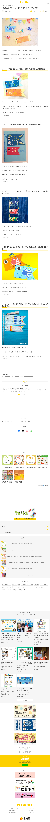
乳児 (22, 421)
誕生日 (24, 589)
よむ (3, 529)
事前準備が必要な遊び (28, 376)
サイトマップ (32, 812)
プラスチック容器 (11, 589)
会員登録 (31, 810)
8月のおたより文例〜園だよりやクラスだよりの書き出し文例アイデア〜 (19, 568)
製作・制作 (13, 5)
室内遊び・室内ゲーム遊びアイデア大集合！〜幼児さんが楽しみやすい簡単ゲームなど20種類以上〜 (24, 556)
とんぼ (3, 587)
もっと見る (25, 700)
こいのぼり (7, 421)
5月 (2, 421)
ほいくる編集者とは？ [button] (24, 394)
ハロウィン (36, 584)
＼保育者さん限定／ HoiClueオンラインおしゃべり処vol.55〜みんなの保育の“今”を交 (8, 635)
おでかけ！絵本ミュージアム (8, 689)
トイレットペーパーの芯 (32, 587)
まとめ (18, 421)
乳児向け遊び (7, 376)
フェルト (23, 584)
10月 (7, 587)
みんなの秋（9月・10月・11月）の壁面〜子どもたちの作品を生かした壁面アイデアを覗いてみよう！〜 (25, 562)
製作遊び (9, 5)
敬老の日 (45, 584)
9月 (10, 587)
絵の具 (28, 584)
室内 (26, 421)
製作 (29, 421)
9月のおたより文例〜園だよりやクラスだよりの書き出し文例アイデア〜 (19, 543)
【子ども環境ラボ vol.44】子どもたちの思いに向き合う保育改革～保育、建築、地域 (24, 664)
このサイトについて (13, 808)
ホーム (3, 5)
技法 (19, 584)
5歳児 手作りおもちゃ (6, 584)
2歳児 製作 (14, 584)
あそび (6, 5)
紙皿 (32, 584)
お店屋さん (41, 587)
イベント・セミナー (7, 532)
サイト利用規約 (12, 812)
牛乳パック (4, 589)
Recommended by (40, 485)
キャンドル (19, 589)
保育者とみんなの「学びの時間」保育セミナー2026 (24, 634)
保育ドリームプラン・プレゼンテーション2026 (41, 663)
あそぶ (3, 526)
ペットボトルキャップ (17, 587)
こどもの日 (13, 421)
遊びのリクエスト (13, 810)
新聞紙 (24, 587)
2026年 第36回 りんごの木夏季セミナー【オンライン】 (24, 689)
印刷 (46, 11)
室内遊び (17, 376)
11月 (41, 584)
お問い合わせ (32, 808)
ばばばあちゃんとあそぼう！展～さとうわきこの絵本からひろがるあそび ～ (41, 635)
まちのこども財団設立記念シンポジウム (8, 663)
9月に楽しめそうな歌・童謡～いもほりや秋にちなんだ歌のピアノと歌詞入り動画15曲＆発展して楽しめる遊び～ (27, 550)
